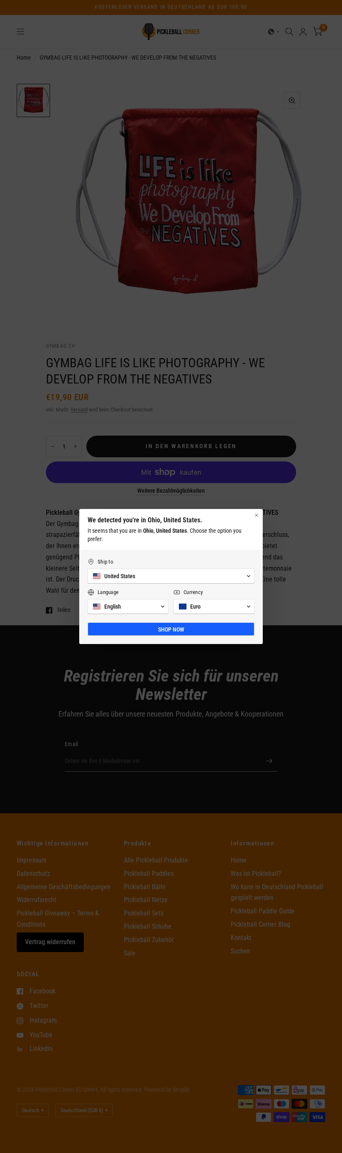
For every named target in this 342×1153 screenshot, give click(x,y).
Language (108, 592)
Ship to (105, 562)
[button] (171, 576)
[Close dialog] (256, 515)
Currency (193, 592)
